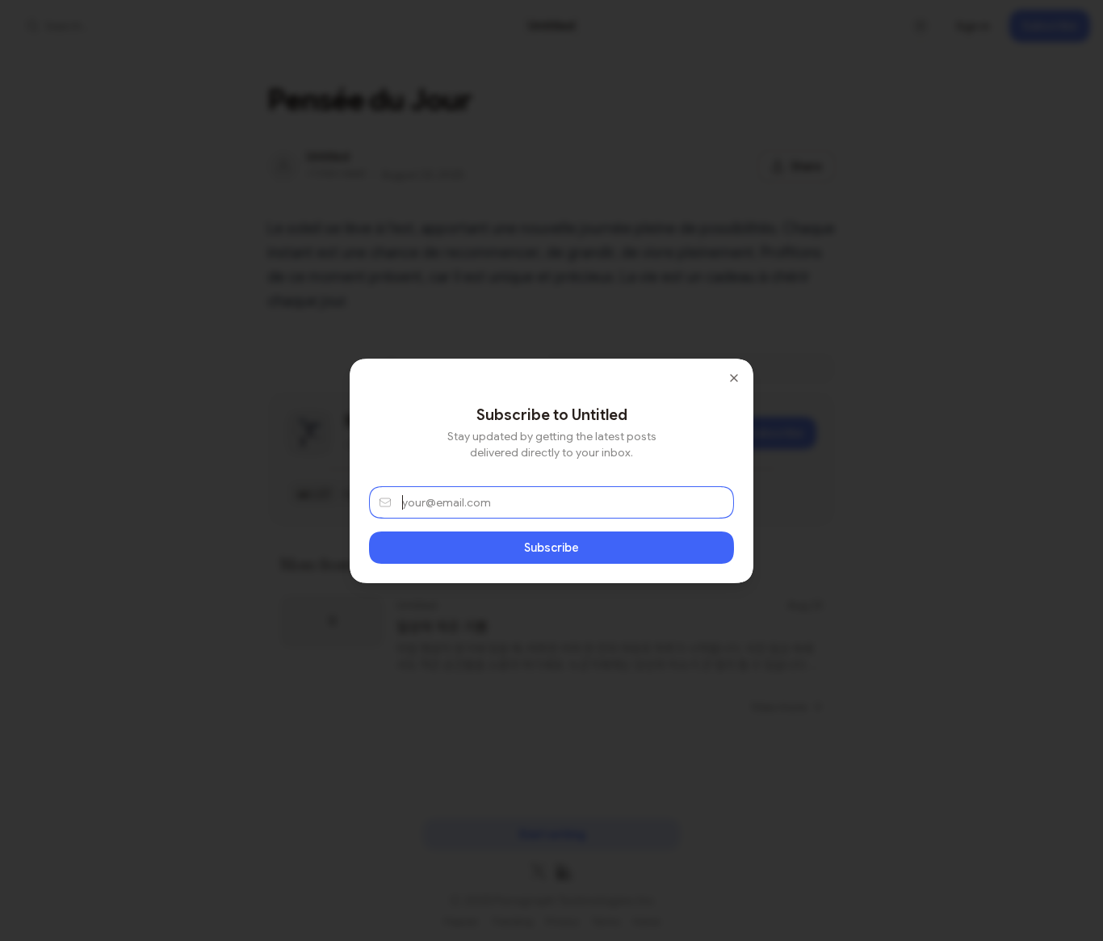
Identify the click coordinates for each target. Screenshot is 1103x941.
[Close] (734, 378)
